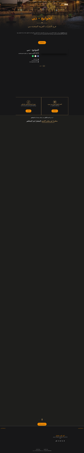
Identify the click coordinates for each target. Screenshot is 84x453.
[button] (44, 6)
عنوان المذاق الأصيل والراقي (28, 104)
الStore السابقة (81, 428)
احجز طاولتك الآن (42, 42)
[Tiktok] (56, 441)
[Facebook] (64, 441)
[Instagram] (60, 441)
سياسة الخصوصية (46, 449)
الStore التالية (2, 428)
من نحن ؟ (50, 1)
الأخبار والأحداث (34, 1)
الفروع (54, 1)
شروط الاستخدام (38, 449)
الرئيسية (58, 1)
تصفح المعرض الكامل (42, 424)
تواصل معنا (29, 1)
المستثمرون (39, 1)
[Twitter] (62, 441)
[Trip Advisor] (58, 441)
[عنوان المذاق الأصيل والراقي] (28, 102)
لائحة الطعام (45, 1)
